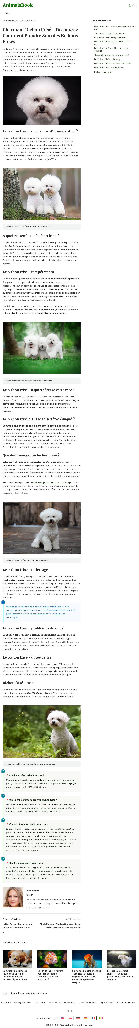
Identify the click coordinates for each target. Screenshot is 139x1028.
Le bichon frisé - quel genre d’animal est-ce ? (115, 28)
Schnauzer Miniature (126, 1003)
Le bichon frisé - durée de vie (109, 68)
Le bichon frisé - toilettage (107, 59)
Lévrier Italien (39, 1003)
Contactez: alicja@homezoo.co (38, 908)
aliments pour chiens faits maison (51, 483)
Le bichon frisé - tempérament (109, 38)
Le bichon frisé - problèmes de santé (112, 64)
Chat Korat (6, 1003)
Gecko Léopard (54, 1003)
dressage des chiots (22, 1003)
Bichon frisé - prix (103, 72)
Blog (7, 13)
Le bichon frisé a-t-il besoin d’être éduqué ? (111, 49)
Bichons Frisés (70, 1003)
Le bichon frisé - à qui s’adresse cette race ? (113, 43)
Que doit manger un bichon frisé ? (111, 55)
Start (69, 1011)
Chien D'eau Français (88, 1003)
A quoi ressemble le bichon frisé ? (111, 34)
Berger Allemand (106, 1003)
